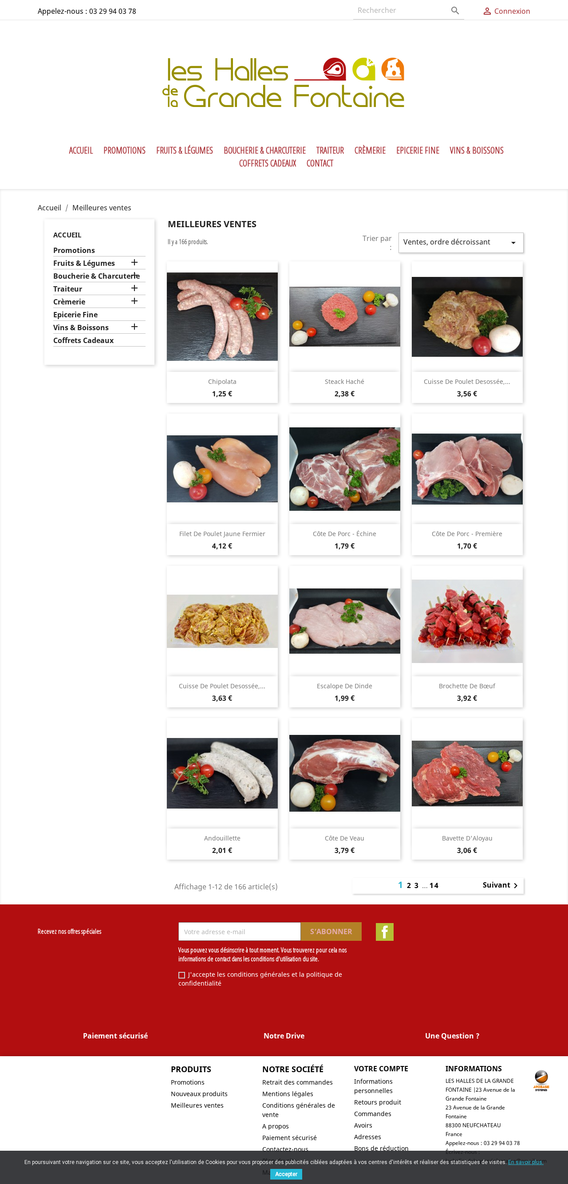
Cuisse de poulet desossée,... (467, 381)
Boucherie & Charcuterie (265, 150)
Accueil (81, 150)
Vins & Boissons (477, 150)
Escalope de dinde (344, 686)
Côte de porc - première (467, 533)
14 (434, 885)
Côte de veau (344, 838)
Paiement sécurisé (289, 1137)
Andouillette (222, 838)
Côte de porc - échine (344, 533)
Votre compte (381, 1068)
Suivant (502, 885)
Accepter (286, 1174)
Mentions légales (287, 1093)
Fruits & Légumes (184, 150)
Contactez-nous (285, 1149)
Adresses (367, 1137)
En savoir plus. (526, 1162)
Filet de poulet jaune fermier (222, 533)
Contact (320, 163)
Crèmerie (370, 150)
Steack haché (344, 381)
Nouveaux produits (199, 1093)
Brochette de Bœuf (467, 686)
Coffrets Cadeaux (267, 163)
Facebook (385, 932)
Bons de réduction (381, 1148)
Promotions (124, 150)
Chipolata (222, 381)
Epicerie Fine (417, 150)
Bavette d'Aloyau (467, 838)
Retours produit (377, 1102)
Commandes (372, 1113)
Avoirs (363, 1125)
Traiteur (330, 150)
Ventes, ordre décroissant (461, 242)
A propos (275, 1126)
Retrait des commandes (297, 1082)
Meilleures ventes (197, 1105)
